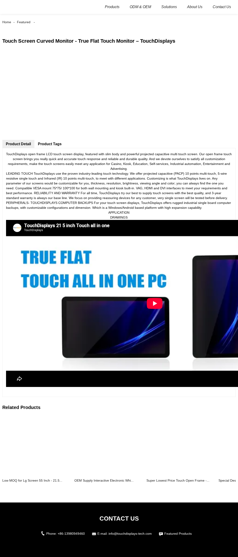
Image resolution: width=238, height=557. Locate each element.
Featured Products (178, 533)
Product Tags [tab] (50, 144)
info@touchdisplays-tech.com (130, 533)
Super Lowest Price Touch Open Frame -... (177, 480)
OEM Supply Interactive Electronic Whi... (104, 480)
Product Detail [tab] (18, 144)
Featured (23, 22)
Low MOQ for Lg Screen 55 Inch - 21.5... (32, 480)
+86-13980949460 (71, 533)
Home (6, 22)
